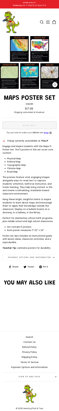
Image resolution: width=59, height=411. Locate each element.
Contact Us (29, 342)
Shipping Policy (29, 357)
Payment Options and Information (29, 257)
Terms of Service (29, 362)
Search (29, 337)
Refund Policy (29, 347)
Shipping (18, 112)
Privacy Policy (29, 352)
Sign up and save (30, 377)
